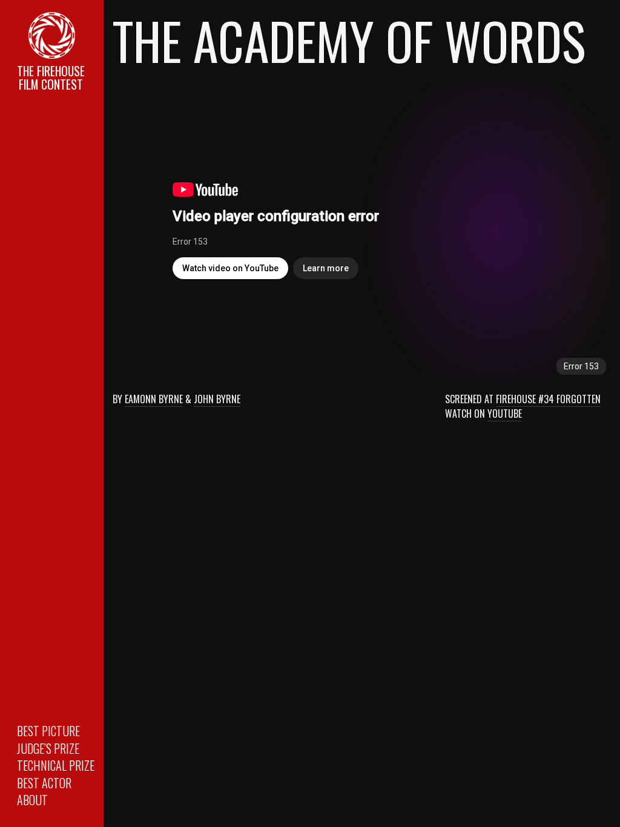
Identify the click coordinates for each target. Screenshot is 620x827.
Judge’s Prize (48, 748)
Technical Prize (55, 765)
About (32, 800)
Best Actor (44, 783)
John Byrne (217, 399)
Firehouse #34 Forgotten (548, 399)
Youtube (504, 413)
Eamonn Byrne (154, 399)
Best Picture (48, 731)
